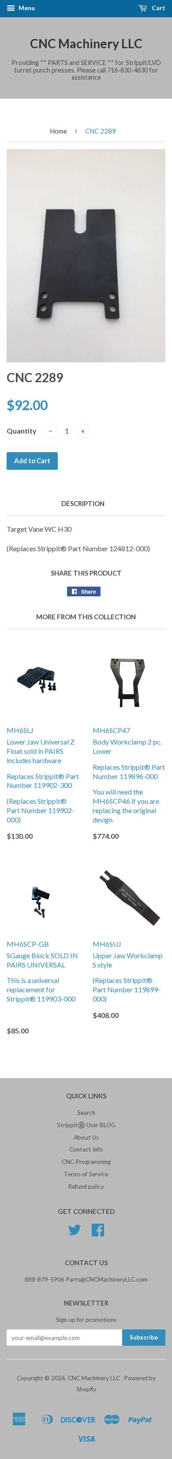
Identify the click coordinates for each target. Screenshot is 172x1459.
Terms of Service (86, 1174)
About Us (86, 1137)
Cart (157, 8)
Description (83, 503)
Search (86, 1112)
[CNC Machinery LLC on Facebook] (98, 1232)
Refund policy (86, 1186)
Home (58, 131)
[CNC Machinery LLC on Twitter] (74, 1232)
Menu (26, 8)
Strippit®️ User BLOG (86, 1125)
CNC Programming (86, 1161)
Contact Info (86, 1149)
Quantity (22, 430)
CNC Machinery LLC (86, 43)
